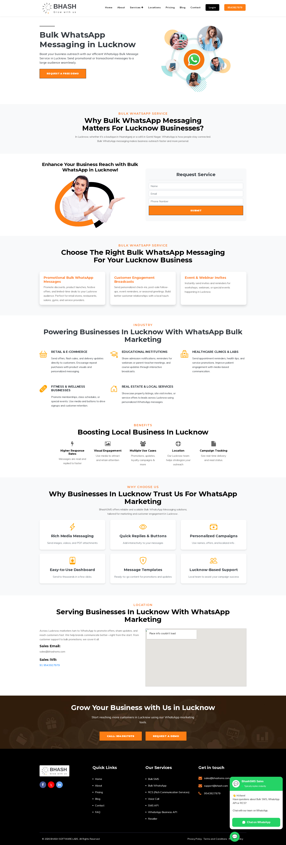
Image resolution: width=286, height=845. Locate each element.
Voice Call (153, 798)
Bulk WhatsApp (157, 785)
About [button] (121, 7)
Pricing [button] (170, 7)
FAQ (97, 812)
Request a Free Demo (63, 73)
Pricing (99, 792)
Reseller (152, 818)
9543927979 (235, 7)
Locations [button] (154, 7)
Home (98, 779)
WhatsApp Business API (162, 812)
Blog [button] (183, 7)
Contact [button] (195, 7)
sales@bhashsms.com (217, 778)
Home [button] (108, 7)
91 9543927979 (50, 665)
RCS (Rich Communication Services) (169, 792)
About (98, 785)
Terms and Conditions (215, 838)
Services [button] (135, 7)
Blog (97, 798)
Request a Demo (166, 736)
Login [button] (212, 7)
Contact (99, 805)
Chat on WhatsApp (258, 822)
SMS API (153, 805)
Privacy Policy (195, 838)
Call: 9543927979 (120, 736)
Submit (196, 210)
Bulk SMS (153, 779)
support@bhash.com (216, 785)
